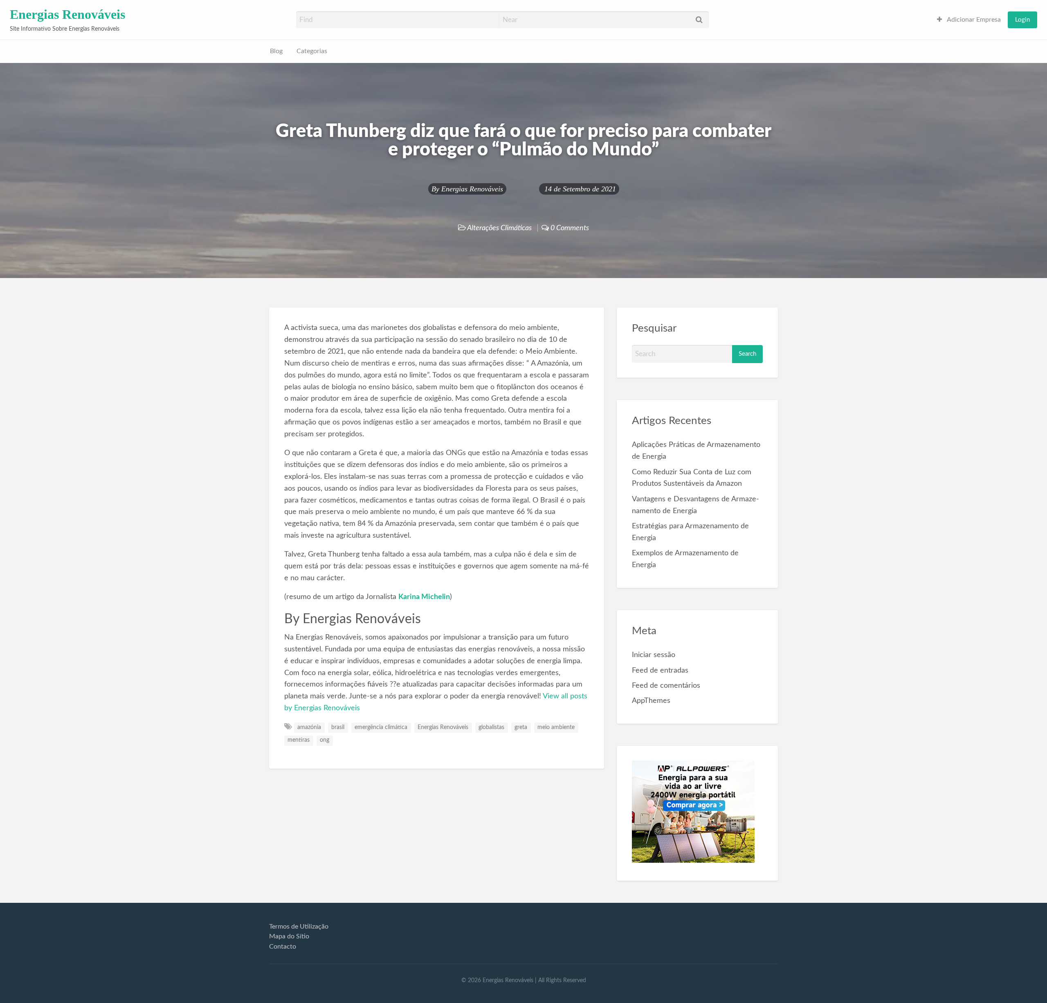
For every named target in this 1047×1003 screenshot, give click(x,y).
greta (521, 727)
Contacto (282, 946)
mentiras (299, 740)
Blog (276, 51)
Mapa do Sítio (289, 936)
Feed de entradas (660, 670)
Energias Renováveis (67, 14)
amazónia (309, 727)
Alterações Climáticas (499, 228)
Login (1022, 20)
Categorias (312, 51)
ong (324, 740)
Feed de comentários (666, 685)
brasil (337, 727)
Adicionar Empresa (973, 20)
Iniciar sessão (653, 655)
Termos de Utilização (298, 926)
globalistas (491, 727)
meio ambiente (556, 727)
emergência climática (381, 727)
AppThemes (651, 701)
